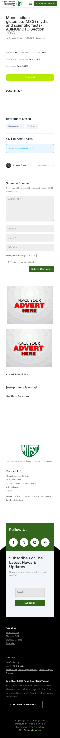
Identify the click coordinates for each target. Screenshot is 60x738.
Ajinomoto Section (15, 126)
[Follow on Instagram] (34, 542)
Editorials (10, 643)
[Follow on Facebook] (13, 542)
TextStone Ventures (30, 730)
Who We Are (12, 632)
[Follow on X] (24, 542)
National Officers (14, 636)
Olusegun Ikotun (15, 38)
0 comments (41, 38)
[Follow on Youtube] (45, 542)
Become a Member (24, 704)
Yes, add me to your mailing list (22, 262)
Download (30, 77)
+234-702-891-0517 (15, 665)
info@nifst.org (12, 662)
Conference (32, 126)
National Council (14, 639)
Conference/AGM (45, 3)
